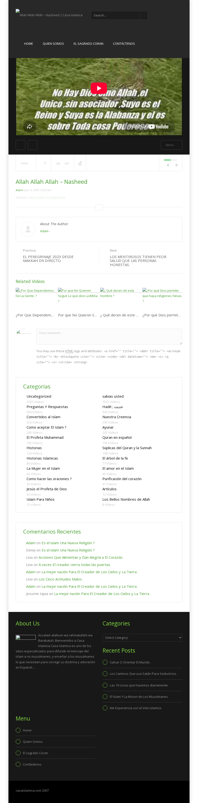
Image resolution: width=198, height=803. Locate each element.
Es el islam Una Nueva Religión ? (68, 542)
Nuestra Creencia (116, 416)
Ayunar (108, 427)
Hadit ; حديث (112, 406)
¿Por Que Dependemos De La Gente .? (48, 314)
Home (28, 43)
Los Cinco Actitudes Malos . (61, 579)
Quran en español (117, 437)
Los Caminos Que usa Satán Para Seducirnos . (144, 673)
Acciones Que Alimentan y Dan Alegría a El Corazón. (81, 557)
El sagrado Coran (88, 43)
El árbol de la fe (115, 458)
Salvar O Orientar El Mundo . (130, 662)
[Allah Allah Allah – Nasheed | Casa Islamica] (49, 15)
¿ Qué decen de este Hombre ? (126, 314)
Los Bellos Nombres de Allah (126, 499)
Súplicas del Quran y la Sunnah (127, 447)
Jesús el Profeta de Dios (47, 488)
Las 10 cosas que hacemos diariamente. (139, 685)
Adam (19, 190)
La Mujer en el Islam (43, 468)
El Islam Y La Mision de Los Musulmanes (139, 696)
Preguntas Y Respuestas (47, 406)
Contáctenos (124, 43)
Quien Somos (53, 43)
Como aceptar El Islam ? (46, 427)
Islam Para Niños (41, 499)
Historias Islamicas (42, 458)
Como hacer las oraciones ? (49, 478)
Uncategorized (39, 396)
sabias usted (113, 396)
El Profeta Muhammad (45, 437)
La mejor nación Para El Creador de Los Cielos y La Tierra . (90, 571)
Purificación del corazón (121, 478)
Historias (34, 447)
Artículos (109, 488)
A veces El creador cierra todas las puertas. (75, 564)
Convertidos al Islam (43, 416)
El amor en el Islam (118, 468)
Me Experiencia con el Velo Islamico (136, 708)
